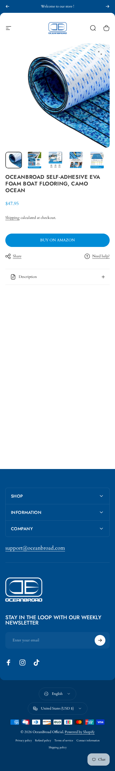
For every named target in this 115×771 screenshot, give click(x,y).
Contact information (88, 740)
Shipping (12, 217)
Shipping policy (58, 747)
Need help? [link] (101, 256)
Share (17, 256)
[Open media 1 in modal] (100, 53)
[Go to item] (13, 160)
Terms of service (63, 740)
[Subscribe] (100, 640)
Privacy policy (24, 740)
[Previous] (7, 6)
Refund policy (43, 740)
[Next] (107, 6)
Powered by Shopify (80, 732)
